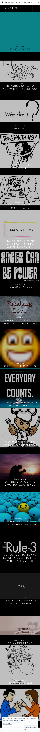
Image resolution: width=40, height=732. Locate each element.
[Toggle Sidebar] (36, 8)
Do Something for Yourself (20, 167)
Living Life (10, 8)
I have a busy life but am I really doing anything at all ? (20, 244)
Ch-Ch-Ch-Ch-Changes (20, 366)
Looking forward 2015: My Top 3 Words (20, 602)
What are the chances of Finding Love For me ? (20, 323)
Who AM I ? (20, 128)
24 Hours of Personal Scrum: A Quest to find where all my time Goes (20, 559)
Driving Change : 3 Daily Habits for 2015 (20, 404)
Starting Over (20, 49)
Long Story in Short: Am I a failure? (20, 206)
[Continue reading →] (20, 32)
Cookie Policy (7, 724)
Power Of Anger (20, 287)
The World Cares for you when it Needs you (20, 87)
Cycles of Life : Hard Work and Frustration (20, 444)
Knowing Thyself (20, 682)
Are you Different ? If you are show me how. (20, 523)
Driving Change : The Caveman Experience (20, 483)
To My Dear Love (20, 643)
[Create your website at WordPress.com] (20, 2)
